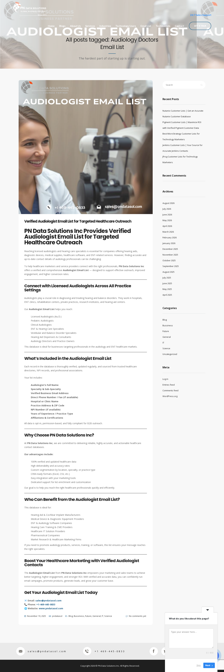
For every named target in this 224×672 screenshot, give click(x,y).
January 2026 (169, 243)
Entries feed (169, 384)
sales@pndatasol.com (47, 651)
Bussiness (79, 616)
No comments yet (137, 616)
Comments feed (170, 390)
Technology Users (125, 26)
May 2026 (167, 220)
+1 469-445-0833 (110, 651)
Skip (198, 665)
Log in (165, 379)
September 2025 (171, 266)
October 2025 (169, 260)
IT (102, 616)
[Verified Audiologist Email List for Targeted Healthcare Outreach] (88, 152)
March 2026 (168, 231)
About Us (75, 26)
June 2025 (167, 283)
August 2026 (168, 203)
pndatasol (57, 616)
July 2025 (167, 277)
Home (51, 26)
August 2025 (168, 271)
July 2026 (167, 208)
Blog (71, 616)
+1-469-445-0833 (45, 604)
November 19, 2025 (36, 616)
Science (108, 616)
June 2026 (167, 214)
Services (90, 26)
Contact (179, 26)
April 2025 (167, 294)
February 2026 (170, 237)
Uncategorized (170, 354)
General (96, 616)
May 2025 (167, 289)
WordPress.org (170, 396)
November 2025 (170, 254)
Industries (105, 26)
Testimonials (163, 26)
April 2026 (167, 226)
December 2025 (170, 248)
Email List (146, 26)
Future (88, 616)
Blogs (62, 26)
